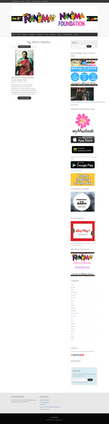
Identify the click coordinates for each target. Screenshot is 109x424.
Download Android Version (76, 157)
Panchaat (73, 326)
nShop (59, 34)
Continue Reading (24, 98)
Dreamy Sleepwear (45, 402)
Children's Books (74, 292)
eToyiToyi (28, 1)
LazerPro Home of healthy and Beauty (50, 407)
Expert (72, 302)
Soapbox (22, 1)
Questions (53, 34)
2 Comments (26, 82)
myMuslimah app (36, 1)
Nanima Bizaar (18, 396)
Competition (73, 295)
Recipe (72, 331)
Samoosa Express (44, 400)
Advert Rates (45, 1)
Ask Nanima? (76, 361)
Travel (72, 339)
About (19, 34)
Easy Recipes (73, 297)
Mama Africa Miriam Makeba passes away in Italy (22, 78)
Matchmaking (15, 1)
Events (72, 300)
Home (14, 34)
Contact (76, 34)
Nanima (18, 82)
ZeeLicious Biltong (44, 409)
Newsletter (73, 323)
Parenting (73, 329)
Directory (25, 34)
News (72, 321)
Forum (46, 34)
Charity (72, 289)
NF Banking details (67, 34)
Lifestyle (72, 305)
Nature (72, 318)
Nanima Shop (73, 315)
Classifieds (31, 34)
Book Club (73, 287)
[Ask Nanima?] (54, 29)
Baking (72, 284)
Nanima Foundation (75, 313)
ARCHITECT (43, 404)
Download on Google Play (76, 170)
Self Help (72, 334)
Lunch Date (73, 308)
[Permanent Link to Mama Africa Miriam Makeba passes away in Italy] (24, 62)
